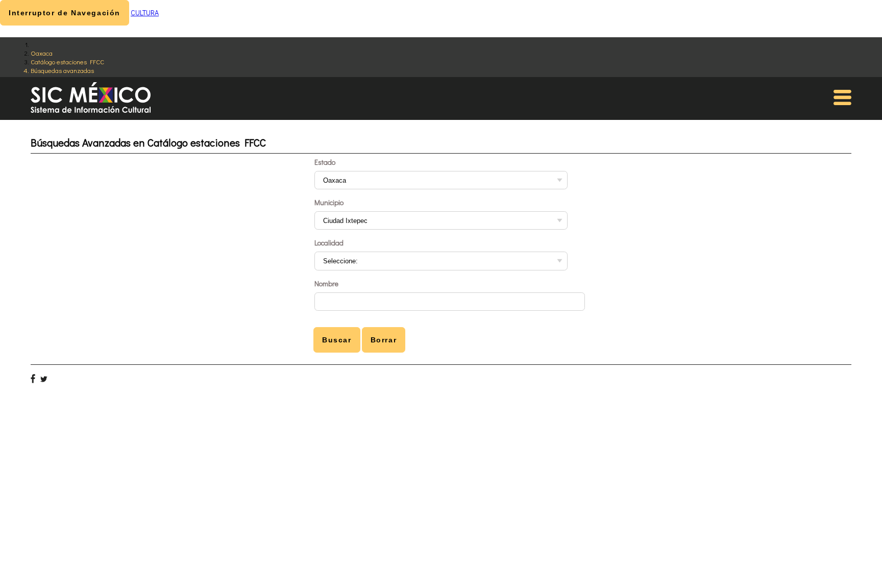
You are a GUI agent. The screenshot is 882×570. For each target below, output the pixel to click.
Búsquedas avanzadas (62, 70)
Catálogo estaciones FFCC (67, 61)
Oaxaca (42, 52)
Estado (324, 162)
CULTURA (145, 12)
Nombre (326, 283)
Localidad (329, 242)
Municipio (329, 202)
